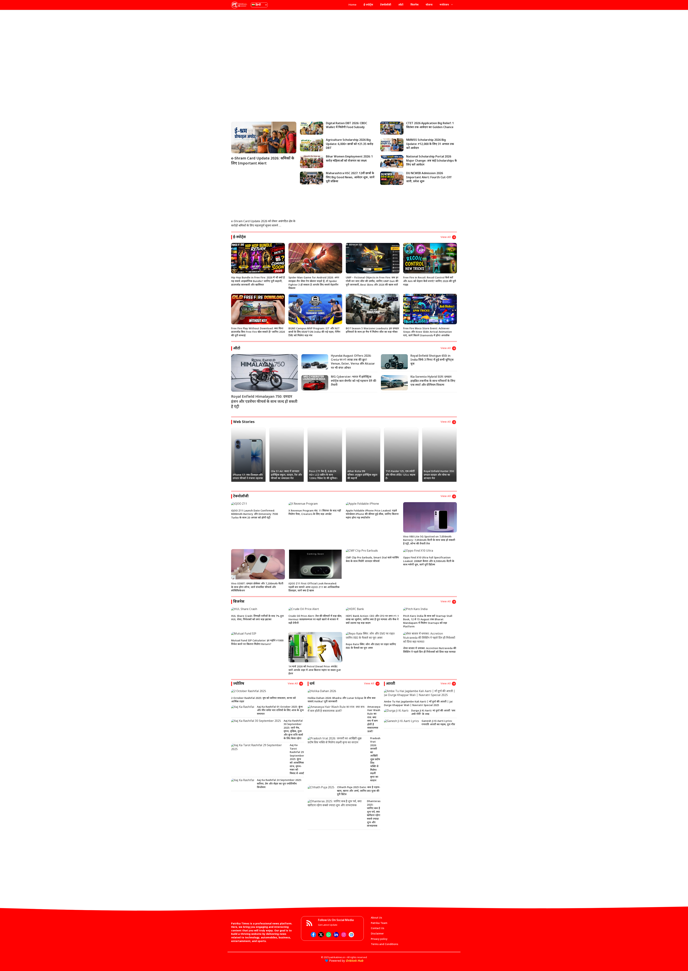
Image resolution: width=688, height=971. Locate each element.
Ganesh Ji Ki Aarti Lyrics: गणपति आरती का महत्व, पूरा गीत (438, 722)
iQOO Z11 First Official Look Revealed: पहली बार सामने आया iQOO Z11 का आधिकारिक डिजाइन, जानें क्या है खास (314, 587)
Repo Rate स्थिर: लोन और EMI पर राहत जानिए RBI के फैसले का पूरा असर (371, 646)
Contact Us (377, 928)
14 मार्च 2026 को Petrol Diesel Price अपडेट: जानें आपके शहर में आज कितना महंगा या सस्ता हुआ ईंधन (314, 670)
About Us (376, 918)
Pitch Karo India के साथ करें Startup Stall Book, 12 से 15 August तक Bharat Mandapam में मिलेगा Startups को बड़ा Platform (427, 621)
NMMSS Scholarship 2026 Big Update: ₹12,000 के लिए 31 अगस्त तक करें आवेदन (430, 144)
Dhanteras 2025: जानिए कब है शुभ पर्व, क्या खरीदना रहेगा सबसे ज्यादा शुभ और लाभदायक (373, 814)
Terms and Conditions (384, 944)
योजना (429, 5)
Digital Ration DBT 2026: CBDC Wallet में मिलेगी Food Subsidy (346, 125)
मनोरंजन (444, 5)
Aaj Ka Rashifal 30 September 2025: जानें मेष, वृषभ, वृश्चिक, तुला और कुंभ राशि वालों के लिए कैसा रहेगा (293, 729)
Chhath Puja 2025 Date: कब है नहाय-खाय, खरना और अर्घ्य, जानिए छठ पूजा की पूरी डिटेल (358, 791)
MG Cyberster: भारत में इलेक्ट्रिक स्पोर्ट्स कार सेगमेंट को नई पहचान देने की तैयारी (353, 381)
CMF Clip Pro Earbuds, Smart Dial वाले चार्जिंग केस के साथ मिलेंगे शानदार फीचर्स (372, 559)
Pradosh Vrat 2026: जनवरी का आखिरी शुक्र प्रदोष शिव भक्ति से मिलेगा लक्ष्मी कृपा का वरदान (375, 759)
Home (352, 5)
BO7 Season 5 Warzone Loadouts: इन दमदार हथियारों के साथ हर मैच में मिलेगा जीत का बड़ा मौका (372, 330)
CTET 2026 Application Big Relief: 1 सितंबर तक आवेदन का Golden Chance (430, 125)
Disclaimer (377, 934)
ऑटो (400, 5)
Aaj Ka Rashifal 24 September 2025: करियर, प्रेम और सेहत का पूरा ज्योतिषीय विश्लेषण (279, 784)
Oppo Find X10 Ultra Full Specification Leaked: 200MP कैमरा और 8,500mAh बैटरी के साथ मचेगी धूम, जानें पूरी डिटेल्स (428, 561)
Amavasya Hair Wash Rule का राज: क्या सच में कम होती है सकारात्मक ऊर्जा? (373, 719)
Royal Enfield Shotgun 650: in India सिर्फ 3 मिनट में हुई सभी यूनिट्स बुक (431, 360)
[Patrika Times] (239, 5)
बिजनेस (414, 5)
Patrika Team (379, 923)
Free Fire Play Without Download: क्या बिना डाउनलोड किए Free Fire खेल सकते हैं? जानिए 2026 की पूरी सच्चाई (258, 332)
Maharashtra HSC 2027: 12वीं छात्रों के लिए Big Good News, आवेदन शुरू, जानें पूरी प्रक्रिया (350, 177)
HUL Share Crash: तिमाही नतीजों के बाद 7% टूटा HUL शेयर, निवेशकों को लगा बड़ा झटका (257, 617)
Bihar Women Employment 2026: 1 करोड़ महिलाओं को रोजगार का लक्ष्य (349, 159)
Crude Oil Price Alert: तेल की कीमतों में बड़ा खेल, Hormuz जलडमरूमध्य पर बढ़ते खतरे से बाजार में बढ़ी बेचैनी (315, 619)
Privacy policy (379, 939)
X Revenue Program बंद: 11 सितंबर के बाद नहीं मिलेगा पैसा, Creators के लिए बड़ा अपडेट (314, 512)
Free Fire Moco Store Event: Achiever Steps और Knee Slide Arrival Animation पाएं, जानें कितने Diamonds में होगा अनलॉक (427, 332)
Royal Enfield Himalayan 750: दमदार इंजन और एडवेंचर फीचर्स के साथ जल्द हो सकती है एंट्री (264, 401)
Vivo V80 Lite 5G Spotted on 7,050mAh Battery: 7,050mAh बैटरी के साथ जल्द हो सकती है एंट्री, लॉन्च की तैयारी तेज (429, 540)
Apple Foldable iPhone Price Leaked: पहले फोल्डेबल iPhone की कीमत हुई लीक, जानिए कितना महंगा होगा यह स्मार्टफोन (372, 514)
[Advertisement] (344, 38)
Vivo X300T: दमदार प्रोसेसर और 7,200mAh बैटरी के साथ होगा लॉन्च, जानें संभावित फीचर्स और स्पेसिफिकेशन (257, 587)
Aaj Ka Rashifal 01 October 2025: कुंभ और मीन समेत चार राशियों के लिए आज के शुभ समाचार (280, 710)
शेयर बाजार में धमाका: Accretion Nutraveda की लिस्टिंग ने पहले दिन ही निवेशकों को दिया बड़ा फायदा (429, 650)
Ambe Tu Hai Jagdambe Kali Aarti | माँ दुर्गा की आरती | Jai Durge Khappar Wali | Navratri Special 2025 (418, 703)
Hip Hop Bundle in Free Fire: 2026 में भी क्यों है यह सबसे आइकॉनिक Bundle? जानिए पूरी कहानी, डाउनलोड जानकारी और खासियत (258, 281)
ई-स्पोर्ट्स (368, 5)
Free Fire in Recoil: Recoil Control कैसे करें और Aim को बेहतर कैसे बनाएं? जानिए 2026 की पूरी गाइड (429, 281)
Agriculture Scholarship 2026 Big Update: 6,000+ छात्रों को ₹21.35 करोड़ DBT (349, 144)
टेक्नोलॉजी (385, 5)
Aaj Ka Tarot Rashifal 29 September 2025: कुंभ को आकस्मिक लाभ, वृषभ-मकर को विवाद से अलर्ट (297, 759)
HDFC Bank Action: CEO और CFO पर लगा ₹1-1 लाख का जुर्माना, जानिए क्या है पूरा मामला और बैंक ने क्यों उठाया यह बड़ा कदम (372, 619)
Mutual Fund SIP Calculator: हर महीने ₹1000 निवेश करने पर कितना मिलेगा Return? (257, 642)
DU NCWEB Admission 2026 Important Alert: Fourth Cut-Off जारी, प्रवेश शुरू (429, 177)
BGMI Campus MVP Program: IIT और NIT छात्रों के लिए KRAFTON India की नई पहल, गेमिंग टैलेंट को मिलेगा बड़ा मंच (314, 332)
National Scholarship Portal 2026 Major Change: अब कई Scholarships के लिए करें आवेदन (431, 161)
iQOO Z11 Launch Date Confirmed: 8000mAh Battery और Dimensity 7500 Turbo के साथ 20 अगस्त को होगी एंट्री (254, 514)
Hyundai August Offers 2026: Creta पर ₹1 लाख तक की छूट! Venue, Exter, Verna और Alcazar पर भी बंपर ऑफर (353, 362)
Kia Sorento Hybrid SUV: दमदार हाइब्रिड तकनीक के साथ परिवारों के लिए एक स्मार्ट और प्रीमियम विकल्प (432, 381)
